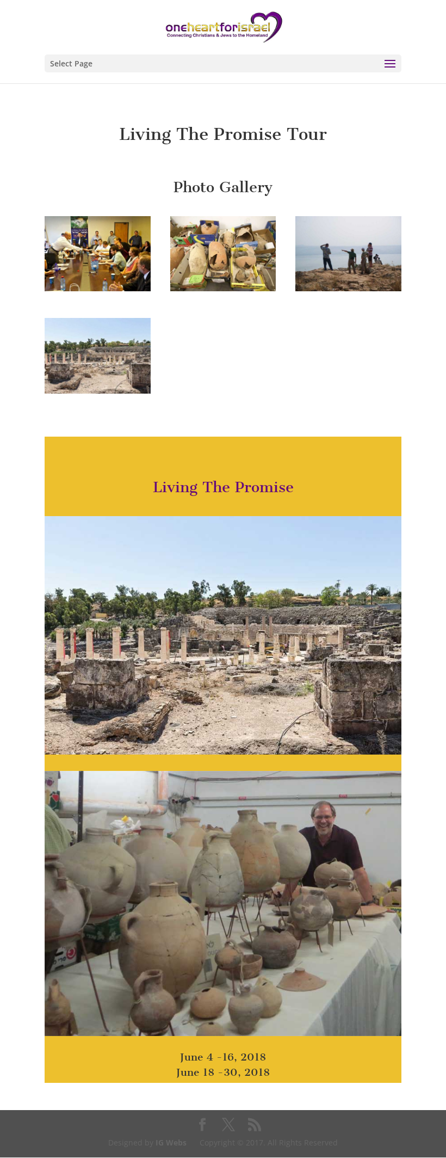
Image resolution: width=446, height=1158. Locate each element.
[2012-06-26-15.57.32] (98, 291)
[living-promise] (98, 393)
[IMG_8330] (223, 291)
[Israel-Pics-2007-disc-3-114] (348, 291)
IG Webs (171, 1142)
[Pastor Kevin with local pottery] (223, 1036)
